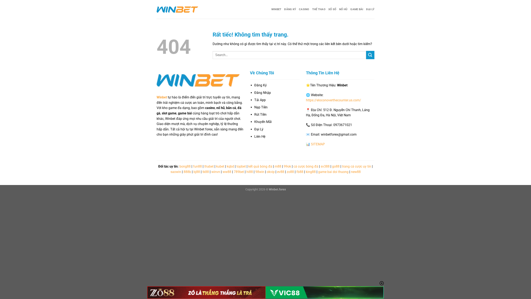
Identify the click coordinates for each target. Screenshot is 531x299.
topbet (241, 166)
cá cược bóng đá (306, 166)
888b (187, 172)
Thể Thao (318, 9)
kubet (220, 166)
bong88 (185, 166)
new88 (356, 172)
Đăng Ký (290, 9)
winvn (215, 172)
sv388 (325, 166)
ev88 (280, 172)
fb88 (299, 172)
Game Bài (356, 9)
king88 (311, 172)
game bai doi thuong (333, 172)
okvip (271, 172)
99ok (287, 166)
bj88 (197, 172)
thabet (209, 166)
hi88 (249, 172)
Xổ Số (332, 9)
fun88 (197, 166)
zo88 (290, 172)
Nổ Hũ (343, 9)
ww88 (227, 172)
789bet (239, 172)
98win (259, 172)
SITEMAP (318, 144)
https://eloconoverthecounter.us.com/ (333, 100)
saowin (176, 172)
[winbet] (177, 9)
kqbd (230, 166)
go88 (336, 166)
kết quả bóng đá (260, 166)
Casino (304, 9)
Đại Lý (370, 9)
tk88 (205, 172)
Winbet (276, 9)
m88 (278, 166)
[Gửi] (370, 55)
